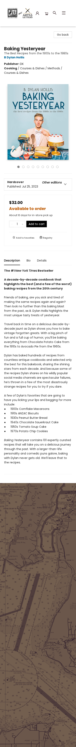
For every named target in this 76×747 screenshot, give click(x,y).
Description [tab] (12, 260)
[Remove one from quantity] (11, 224)
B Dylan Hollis (14, 57)
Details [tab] (42, 260)
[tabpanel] (38, 371)
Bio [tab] (29, 260)
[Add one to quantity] (22, 224)
